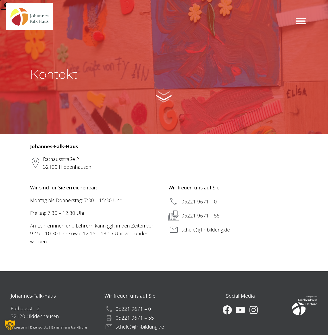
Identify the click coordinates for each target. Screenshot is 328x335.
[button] (10, 325)
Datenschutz (39, 327)
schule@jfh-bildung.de (205, 229)
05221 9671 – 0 (199, 201)
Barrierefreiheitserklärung (69, 327)
